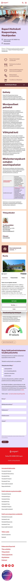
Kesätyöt (4, 537)
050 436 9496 (6, 229)
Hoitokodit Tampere (6, 506)
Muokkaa (13, 305)
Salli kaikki (14, 301)
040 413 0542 (6, 237)
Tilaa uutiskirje (6, 549)
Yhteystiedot (7, 43)
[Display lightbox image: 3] (14, 267)
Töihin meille (5, 532)
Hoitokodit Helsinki (6, 494)
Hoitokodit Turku (6, 504)
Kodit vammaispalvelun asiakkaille (12, 514)
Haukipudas (5, 49)
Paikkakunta (5, 410)
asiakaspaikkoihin (8, 368)
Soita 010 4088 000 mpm (14, 456)
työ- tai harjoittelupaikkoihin (10, 371)
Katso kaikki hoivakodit (7, 483)
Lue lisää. (20, 185)
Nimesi (4, 399)
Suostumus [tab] (5, 277)
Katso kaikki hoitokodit (7, 509)
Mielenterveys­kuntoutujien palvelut (15, 48)
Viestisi (4, 421)
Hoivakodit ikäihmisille (8, 468)
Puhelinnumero (5, 415)
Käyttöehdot (5, 557)
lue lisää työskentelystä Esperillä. (17, 393)
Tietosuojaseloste (7, 554)
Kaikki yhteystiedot (14, 460)
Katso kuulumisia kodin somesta (15, 249)
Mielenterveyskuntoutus (19, 187)
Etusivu (3, 48)
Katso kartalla (7, 41)
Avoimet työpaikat (6, 534)
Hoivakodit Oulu (5, 476)
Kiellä (14, 309)
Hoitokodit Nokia (6, 499)
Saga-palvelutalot (6, 486)
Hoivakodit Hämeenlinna (8, 473)
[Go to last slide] (4, 267)
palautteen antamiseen (9, 373)
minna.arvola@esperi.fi (8, 231)
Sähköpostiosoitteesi (7, 404)
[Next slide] (24, 267)
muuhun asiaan (7, 375)
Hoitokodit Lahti (6, 519)
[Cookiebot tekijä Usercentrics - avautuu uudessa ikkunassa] (20, 274)
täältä (22, 389)
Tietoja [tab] (23, 277)
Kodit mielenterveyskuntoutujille (11, 491)
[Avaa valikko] (25, 2)
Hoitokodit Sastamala (7, 522)
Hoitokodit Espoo (6, 496)
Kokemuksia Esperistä (8, 546)
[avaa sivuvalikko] (24, 85)
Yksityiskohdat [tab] (14, 277)
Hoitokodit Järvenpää (7, 517)
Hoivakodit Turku (6, 481)
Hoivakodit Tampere (6, 478)
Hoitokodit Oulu (5, 501)
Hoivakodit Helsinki (6, 471)
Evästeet (4, 560)
